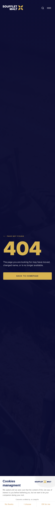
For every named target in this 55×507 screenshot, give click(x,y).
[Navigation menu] (49, 8)
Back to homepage (27, 276)
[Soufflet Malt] (13, 7)
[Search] (42, 8)
